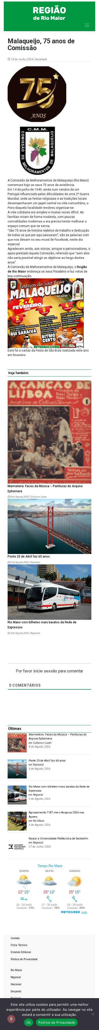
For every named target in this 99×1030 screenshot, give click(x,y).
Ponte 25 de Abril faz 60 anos (29, 556)
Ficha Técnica (19, 945)
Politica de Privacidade (24, 959)
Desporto (16, 991)
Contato (15, 938)
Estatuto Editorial (21, 952)
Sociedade (41, 59)
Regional (35, 633)
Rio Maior (16, 970)
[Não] (92, 1014)
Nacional (35, 562)
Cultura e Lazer (38, 497)
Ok (28, 1022)
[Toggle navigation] (87, 25)
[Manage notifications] (11, 1019)
